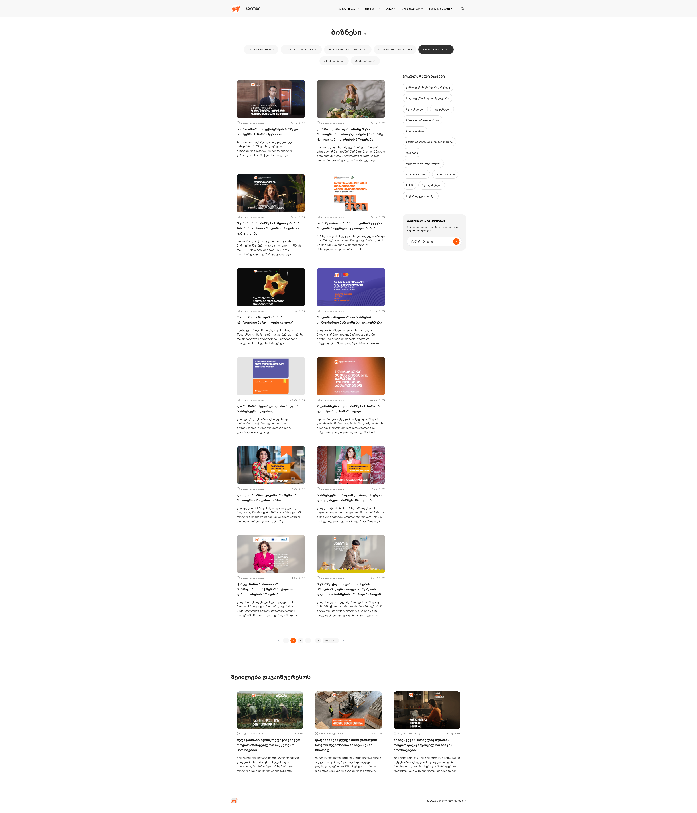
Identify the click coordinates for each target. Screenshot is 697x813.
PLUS (409, 185)
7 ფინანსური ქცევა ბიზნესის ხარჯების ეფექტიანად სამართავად (350, 408)
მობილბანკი (415, 131)
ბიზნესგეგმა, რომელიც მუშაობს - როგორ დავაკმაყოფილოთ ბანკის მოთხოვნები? (423, 745)
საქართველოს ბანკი (420, 196)
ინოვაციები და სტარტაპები (347, 49)
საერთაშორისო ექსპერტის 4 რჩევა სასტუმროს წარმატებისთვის (267, 131)
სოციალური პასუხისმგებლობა (427, 98)
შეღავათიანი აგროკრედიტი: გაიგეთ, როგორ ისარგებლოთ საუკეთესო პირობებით (269, 745)
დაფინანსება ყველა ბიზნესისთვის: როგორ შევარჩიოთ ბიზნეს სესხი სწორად (346, 745)
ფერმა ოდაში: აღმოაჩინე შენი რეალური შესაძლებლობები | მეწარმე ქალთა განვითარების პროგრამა (350, 134)
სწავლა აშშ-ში (416, 174)
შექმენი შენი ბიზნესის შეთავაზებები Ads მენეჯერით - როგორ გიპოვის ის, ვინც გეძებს (269, 228)
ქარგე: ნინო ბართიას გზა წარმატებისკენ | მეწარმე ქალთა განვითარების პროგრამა (265, 589)
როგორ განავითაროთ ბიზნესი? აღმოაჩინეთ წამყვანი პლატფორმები (349, 319)
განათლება (346, 8)
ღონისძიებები (334, 60)
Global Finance (445, 174)
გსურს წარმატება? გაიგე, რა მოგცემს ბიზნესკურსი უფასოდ (268, 408)
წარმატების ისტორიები (395, 49)
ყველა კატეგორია (261, 49)
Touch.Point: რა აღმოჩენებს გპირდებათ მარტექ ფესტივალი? (265, 319)
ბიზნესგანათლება (436, 49)
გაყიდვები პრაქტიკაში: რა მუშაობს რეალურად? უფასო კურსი (267, 497)
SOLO (389, 8)
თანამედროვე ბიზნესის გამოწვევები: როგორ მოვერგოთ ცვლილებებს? (350, 225)
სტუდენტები (441, 109)
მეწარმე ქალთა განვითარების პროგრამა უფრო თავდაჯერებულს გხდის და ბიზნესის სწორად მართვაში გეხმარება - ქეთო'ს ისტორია (350, 589)
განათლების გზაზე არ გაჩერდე (428, 87)
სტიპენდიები (415, 109)
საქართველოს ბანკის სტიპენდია (429, 141)
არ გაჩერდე (411, 8)
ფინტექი (412, 152)
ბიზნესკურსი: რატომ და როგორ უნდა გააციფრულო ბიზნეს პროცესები (349, 497)
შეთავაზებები (439, 8)
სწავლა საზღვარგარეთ (422, 120)
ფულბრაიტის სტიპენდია (423, 163)
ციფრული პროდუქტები (301, 49)
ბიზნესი (370, 8)
